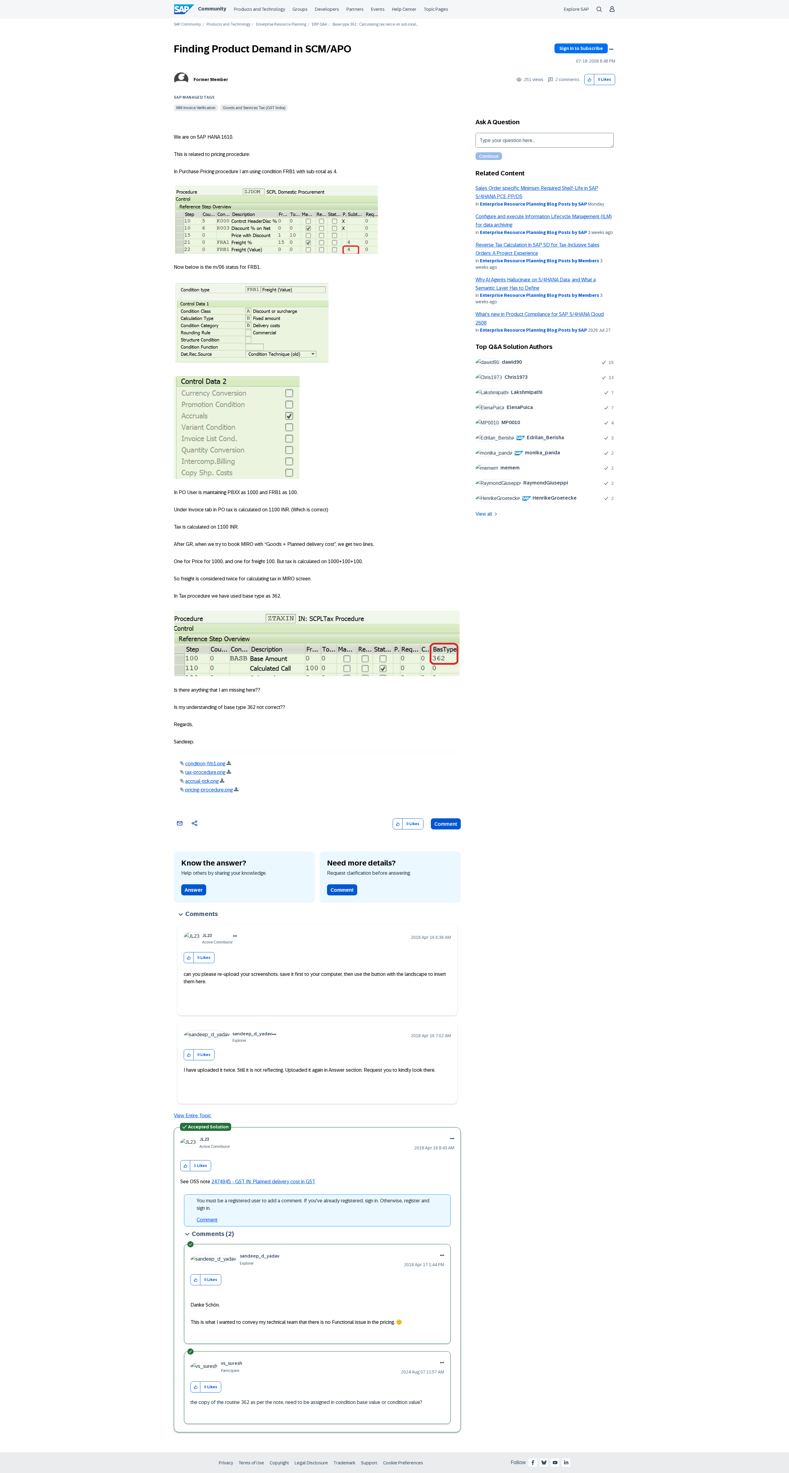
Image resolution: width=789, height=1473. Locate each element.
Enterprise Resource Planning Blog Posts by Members (539, 260)
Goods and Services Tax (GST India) (254, 108)
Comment (445, 824)
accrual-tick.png (202, 781)
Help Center (404, 9)
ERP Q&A (319, 25)
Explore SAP (576, 9)
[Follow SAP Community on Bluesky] (544, 1462)
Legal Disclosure (311, 1462)
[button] (589, 79)
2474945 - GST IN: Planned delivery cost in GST (263, 1181)
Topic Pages (436, 9)
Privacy (226, 1462)
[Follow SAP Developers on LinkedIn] (566, 1462)
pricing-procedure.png (209, 789)
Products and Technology (259, 9)
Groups (300, 9)
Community (212, 8)
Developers (327, 9)
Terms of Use (251, 1462)
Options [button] (611, 49)
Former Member (211, 79)
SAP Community (187, 25)
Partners (355, 9)
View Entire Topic (192, 1115)
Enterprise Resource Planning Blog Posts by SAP (533, 204)
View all (484, 514)
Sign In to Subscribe (581, 48)
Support (369, 1462)
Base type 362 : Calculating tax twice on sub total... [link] (375, 25)
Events (378, 9)
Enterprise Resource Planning (281, 25)
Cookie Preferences (403, 1462)
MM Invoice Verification (195, 108)
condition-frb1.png (205, 763)
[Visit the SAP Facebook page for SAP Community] (532, 1462)
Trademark (344, 1462)
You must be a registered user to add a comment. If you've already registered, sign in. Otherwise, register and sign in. (313, 1204)
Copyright (279, 1462)
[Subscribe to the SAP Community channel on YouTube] (555, 1462)
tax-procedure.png (205, 772)
